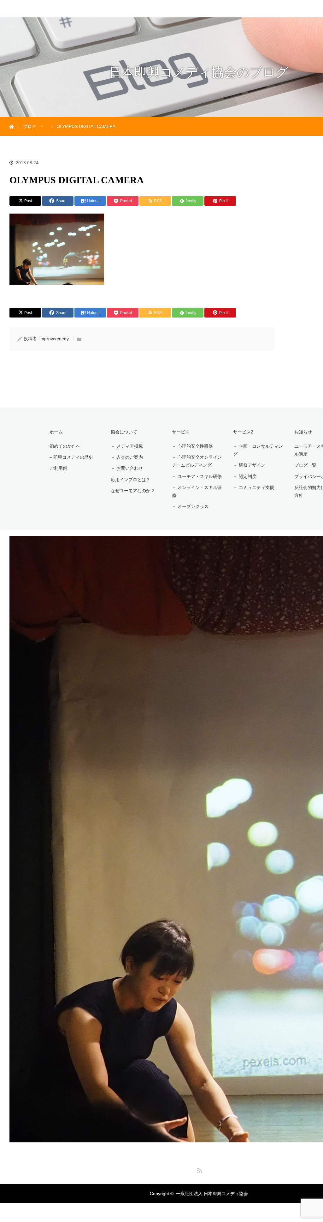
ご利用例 (58, 468)
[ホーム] (11, 119)
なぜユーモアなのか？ (133, 490)
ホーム (56, 431)
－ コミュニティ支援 (253, 487)
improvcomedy (54, 338)
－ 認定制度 (244, 476)
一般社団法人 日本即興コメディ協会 (212, 1193)
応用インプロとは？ (130, 479)
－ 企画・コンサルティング (258, 450)
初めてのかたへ (65, 446)
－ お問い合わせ (127, 468)
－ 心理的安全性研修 (192, 446)
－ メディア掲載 (127, 446)
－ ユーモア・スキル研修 (197, 476)
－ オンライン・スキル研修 (197, 491)
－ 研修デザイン (249, 465)
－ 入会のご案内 (127, 457)
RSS (198, 1169)
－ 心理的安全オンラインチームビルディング (197, 461)
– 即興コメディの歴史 (71, 457)
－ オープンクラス (190, 506)
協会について (124, 431)
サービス (181, 431)
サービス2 (243, 431)
